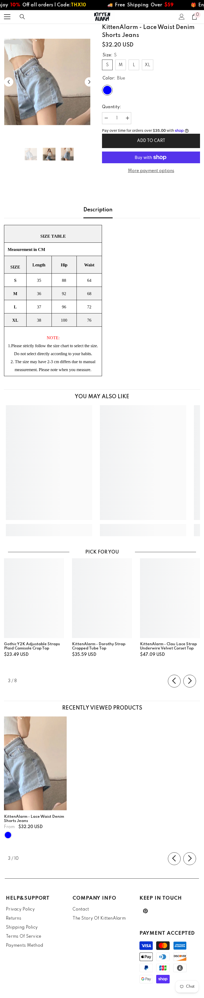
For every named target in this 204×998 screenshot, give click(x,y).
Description (98, 210)
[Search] (22, 17)
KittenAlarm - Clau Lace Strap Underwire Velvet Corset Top (168, 646)
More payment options (151, 171)
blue (8, 835)
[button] (8, 82)
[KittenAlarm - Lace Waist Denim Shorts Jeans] (35, 763)
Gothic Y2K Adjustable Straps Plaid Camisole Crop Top (32, 646)
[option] (49, 82)
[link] (49, 526)
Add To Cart (151, 141)
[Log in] (182, 17)
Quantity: (111, 107)
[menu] (7, 17)
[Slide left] (174, 681)
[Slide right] (189, 681)
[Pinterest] (145, 911)
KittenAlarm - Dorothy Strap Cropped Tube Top (98, 646)
